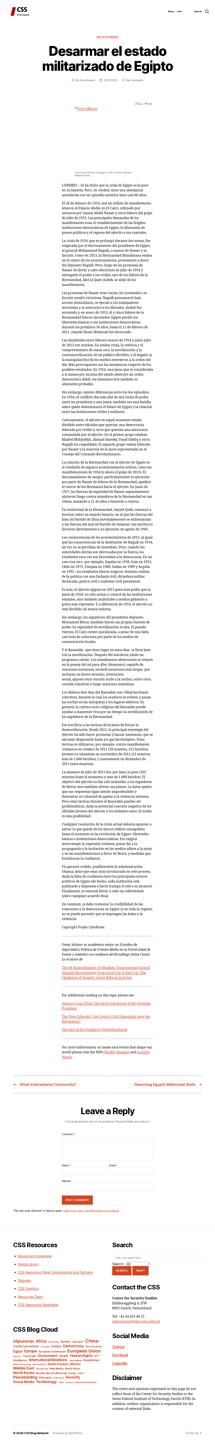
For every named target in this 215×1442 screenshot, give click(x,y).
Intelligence (20, 1360)
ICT (96, 1356)
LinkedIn (119, 1363)
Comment (68, 1134)
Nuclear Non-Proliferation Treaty (56, 1373)
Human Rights (81, 1356)
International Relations (48, 1360)
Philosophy (45, 1377)
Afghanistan (23, 1341)
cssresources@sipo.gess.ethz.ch (136, 1321)
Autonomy (53, 1341)
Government (47, 1356)
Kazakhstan (91, 1360)
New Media (57, 1368)
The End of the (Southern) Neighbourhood (94, 1030)
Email (113, 1165)
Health (63, 1356)
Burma (65, 1341)
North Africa (72, 1368)
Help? (140, 1270)
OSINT (81, 1373)
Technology (46, 1381)
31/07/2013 (110, 80)
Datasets (24, 1280)
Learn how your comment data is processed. (91, 1210)
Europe (30, 1351)
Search (121, 1270)
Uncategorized (107, 37)
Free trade (29, 1356)
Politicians (59, 1378)
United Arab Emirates (85, 1382)
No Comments (135, 80)
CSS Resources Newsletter (38, 1305)
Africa (41, 1341)
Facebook (120, 1355)
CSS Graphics (28, 1289)
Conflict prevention (26, 1346)
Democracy (73, 1346)
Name (66, 1165)
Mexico (75, 1364)
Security (72, 1377)
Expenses (17, 1356)
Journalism (75, 1360)
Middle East (23, 1368)
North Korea (23, 1372)
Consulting (45, 1347)
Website (66, 1181)
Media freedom (58, 1364)
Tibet (61, 1382)
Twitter (118, 1347)
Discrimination (93, 1346)
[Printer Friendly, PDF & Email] (143, 103)
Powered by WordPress (67, 1433)
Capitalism (77, 1341)
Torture (69, 1382)
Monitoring (42, 1368)
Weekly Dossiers (117, 1052)
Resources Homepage (34, 1256)
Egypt (18, 1351)
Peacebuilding (25, 1377)
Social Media (23, 1382)
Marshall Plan (39, 1364)
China (91, 1341)
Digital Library (28, 1264)
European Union (84, 1351)
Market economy (22, 1364)
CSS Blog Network (36, 1433)
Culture (56, 1346)
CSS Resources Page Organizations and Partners (55, 1272)
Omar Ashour (87, 80)
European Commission (52, 1351)
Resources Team (30, 1297)
